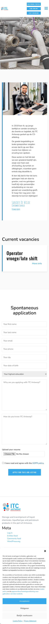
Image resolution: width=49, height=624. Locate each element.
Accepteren (24, 601)
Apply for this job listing (24, 472)
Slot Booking (34, 13)
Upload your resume (11, 449)
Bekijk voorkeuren (24, 615)
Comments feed (14, 538)
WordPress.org (13, 541)
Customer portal (33, 4)
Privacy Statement (30, 621)
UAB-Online (34, 9)
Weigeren (24, 608)
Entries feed (12, 535)
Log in (10, 533)
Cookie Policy (17, 621)
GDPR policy (38, 463)
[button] (45, 551)
